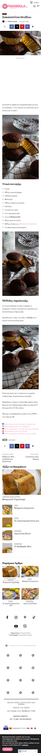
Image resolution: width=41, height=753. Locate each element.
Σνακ (16, 505)
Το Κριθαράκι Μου (22, 546)
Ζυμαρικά (18, 543)
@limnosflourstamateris (28, 224)
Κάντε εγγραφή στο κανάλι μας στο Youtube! (21, 429)
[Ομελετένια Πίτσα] (7, 535)
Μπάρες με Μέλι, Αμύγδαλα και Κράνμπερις (8, 459)
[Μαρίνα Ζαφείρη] (3, 21)
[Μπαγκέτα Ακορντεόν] (7, 510)
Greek (24, 751)
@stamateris (12, 439)
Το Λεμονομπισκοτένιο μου (26, 520)
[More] (32, 26)
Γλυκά (16, 518)
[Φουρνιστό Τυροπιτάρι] (21, 482)
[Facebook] (11, 26)
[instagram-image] (8, 654)
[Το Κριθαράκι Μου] (7, 548)
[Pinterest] (22, 26)
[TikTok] (33, 617)
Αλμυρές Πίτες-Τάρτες (11, 496)
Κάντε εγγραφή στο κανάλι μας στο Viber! (20, 434)
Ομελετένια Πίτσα (22, 533)
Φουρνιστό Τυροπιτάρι (13, 499)
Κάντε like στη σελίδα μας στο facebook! (19, 424)
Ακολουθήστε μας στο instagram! (17, 426)
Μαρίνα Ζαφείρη (12, 21)
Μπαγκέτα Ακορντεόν (24, 508)
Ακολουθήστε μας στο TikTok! (15, 431)
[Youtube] (16, 626)
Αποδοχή (7, 749)
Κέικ (4, 14)
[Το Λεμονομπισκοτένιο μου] (7, 522)
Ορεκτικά (18, 530)
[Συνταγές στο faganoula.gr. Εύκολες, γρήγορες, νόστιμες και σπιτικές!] (15, 6)
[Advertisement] (20, 79)
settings (25, 745)
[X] (17, 26)
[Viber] (27, 26)
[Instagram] (16, 617)
